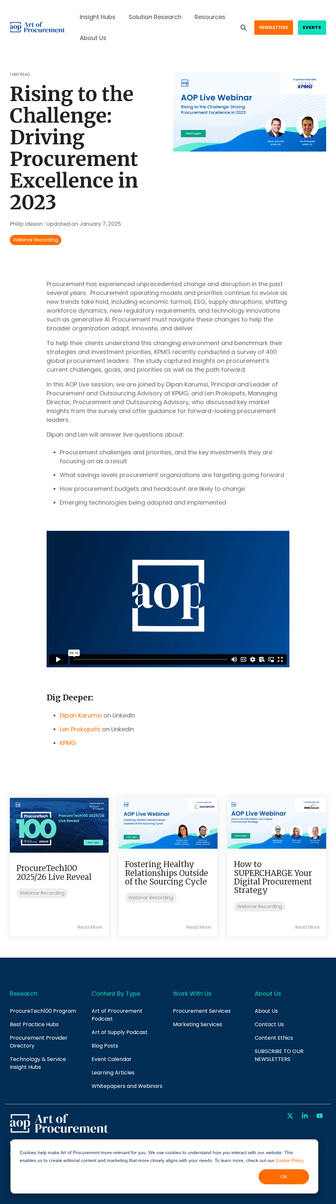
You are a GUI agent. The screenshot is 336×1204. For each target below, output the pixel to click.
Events (312, 27)
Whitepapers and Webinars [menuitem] (127, 1086)
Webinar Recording (35, 240)
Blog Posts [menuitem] (105, 1045)
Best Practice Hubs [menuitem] (34, 1024)
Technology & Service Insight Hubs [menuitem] (38, 1063)
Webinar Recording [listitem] (42, 893)
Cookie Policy (289, 1160)
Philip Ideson (27, 224)
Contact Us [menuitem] (269, 1024)
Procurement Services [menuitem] (202, 1011)
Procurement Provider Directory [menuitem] (39, 1041)
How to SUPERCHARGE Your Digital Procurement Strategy (273, 877)
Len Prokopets (80, 729)
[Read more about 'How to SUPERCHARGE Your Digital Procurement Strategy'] (276, 823)
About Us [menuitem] (266, 1011)
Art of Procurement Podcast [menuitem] (118, 1015)
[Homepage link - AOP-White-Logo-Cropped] (59, 1132)
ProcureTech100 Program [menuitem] (43, 1011)
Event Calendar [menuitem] (112, 1059)
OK (284, 1176)
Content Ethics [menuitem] (274, 1038)
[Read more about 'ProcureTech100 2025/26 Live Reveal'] (59, 825)
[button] (291, 1116)
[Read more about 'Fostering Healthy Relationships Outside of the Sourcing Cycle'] (167, 823)
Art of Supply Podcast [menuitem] (120, 1032)
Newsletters (273, 27)
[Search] (243, 27)
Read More (90, 927)
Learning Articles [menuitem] (113, 1072)
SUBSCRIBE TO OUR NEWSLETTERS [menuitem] (280, 1055)
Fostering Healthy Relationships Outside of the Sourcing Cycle (166, 873)
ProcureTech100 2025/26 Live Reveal (54, 872)
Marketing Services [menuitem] (197, 1024)
